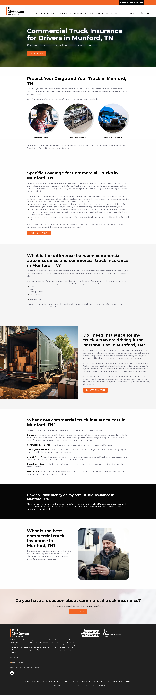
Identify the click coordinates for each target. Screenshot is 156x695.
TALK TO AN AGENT (39, 233)
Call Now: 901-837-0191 (131, 2)
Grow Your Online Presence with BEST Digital (95, 685)
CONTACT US (78, 612)
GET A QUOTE (36, 53)
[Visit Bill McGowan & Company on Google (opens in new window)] (12, 673)
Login (78, 689)
